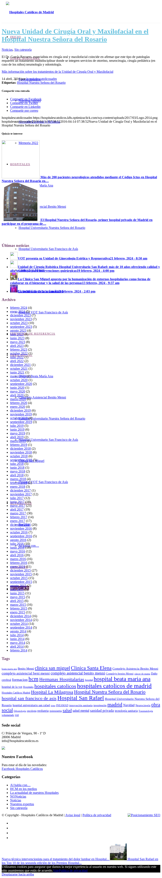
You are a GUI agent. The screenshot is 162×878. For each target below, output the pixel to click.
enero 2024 (17, 311)
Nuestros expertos (22, 804)
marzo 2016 (18, 559)
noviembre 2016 (21, 528)
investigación (100, 705)
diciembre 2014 (20, 616)
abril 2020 (17, 395)
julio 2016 (17, 543)
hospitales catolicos (55, 686)
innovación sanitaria (81, 705)
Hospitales (28, 687)
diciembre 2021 (20, 365)
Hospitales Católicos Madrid (16, 692)
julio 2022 (17, 357)
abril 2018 (17, 475)
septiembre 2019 (21, 422)
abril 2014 (17, 646)
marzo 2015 (18, 604)
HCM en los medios (23, 789)
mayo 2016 (17, 551)
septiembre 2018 (21, 460)
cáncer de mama (142, 674)
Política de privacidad (96, 815)
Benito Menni (26, 668)
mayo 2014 (17, 642)
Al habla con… (20, 785)
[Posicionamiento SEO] (144, 815)
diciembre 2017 (20, 490)
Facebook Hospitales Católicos (22, 769)
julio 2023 (17, 334)
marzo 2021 (18, 376)
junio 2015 (17, 593)
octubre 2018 (19, 456)
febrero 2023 (18, 349)
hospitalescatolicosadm (41, 79)
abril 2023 (17, 346)
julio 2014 (17, 635)
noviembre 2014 (21, 620)
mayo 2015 (17, 597)
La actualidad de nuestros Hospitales (34, 792)
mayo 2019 (17, 433)
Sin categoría (23, 49)
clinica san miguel (52, 668)
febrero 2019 (18, 445)
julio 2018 (17, 464)
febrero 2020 (18, 403)
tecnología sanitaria (126, 710)
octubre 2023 (19, 323)
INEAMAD (62, 705)
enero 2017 (17, 521)
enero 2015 (17, 612)
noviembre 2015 (21, 574)
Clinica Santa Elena (91, 668)
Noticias (7, 49)
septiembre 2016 (21, 536)
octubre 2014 (19, 623)
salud (67, 710)
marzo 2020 (18, 399)
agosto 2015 (18, 585)
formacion (20, 679)
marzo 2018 (18, 479)
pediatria (43, 710)
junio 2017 (17, 502)
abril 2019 (17, 437)
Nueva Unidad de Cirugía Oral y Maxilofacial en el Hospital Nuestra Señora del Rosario (75, 35)
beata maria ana (9, 669)
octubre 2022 (19, 353)
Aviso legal (72, 815)
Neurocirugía (142, 705)
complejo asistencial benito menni (78, 673)
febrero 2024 (18, 307)
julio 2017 (17, 498)
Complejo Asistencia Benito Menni (135, 668)
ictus (53, 705)
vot (17, 715)
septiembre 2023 (21, 326)
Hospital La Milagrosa (52, 692)
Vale (56, 870)
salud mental (81, 711)
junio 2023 (17, 338)
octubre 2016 (19, 532)
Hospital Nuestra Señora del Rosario (41, 82)
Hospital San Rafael (80, 698)
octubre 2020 (19, 380)
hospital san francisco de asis (29, 698)
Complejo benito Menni (120, 673)
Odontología (20, 711)
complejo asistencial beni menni (26, 673)
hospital (89, 680)
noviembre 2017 (21, 494)
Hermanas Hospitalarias (61, 679)
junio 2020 (17, 387)
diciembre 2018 (20, 448)
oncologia (31, 710)
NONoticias (18, 796)
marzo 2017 (18, 513)
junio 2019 (17, 429)
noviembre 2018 (21, 452)
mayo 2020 (17, 391)
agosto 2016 (18, 540)
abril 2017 (17, 509)
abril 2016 (17, 555)
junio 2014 (17, 639)
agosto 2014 (18, 631)
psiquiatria (56, 710)
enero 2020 (17, 406)
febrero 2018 (18, 483)
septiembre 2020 (21, 384)
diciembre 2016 (20, 524)
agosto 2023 (18, 330)
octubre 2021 (19, 368)
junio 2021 (17, 372)
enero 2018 (17, 486)
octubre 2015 (19, 578)
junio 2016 (17, 547)
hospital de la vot (12, 686)
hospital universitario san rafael (31, 705)
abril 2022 (17, 361)
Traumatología (146, 711)
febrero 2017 (18, 517)
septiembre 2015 (21, 582)
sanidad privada (102, 711)
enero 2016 (17, 566)
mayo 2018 (17, 471)
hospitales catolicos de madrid (114, 685)
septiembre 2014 (21, 627)
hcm (33, 679)
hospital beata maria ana (122, 679)
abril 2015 (17, 601)
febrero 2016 (18, 563)
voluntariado (8, 715)
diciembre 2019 (20, 410)
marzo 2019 (18, 441)
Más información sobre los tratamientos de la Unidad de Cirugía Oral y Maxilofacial (57, 71)
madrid (114, 704)
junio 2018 (17, 467)
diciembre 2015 (20, 570)
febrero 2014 (18, 650)
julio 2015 (17, 589)
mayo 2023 (17, 342)
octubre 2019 (19, 418)
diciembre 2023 (20, 315)
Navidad (129, 705)
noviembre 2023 (21, 319)
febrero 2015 (18, 608)
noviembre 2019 (21, 414)
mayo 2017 (17, 505)
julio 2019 (17, 425)
